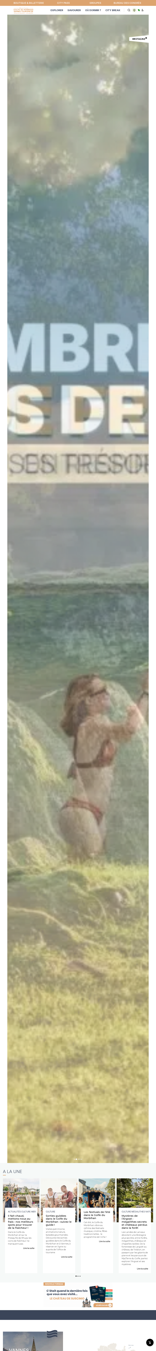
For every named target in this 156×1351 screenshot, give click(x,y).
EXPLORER (57, 10)
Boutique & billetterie (29, 2)
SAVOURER (74, 10)
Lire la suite (28, 1248)
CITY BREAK (112, 10)
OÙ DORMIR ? (93, 10)
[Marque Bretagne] (139, 39)
